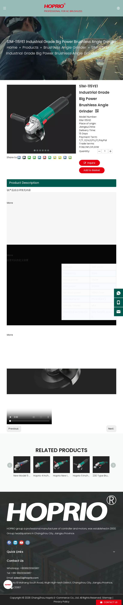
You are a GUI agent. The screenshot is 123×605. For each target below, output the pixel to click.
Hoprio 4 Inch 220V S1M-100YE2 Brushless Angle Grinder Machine (41, 475)
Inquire (91, 163)
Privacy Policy (61, 601)
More (10, 203)
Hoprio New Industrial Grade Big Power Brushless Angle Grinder (61, 475)
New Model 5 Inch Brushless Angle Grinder (22, 475)
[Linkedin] (15, 542)
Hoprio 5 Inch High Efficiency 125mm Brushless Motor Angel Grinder (81, 475)
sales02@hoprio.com (26, 578)
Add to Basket (92, 170)
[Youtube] (21, 542)
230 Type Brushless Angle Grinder (101, 475)
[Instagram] (27, 542)
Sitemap (107, 597)
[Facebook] (9, 542)
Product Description (24, 183)
